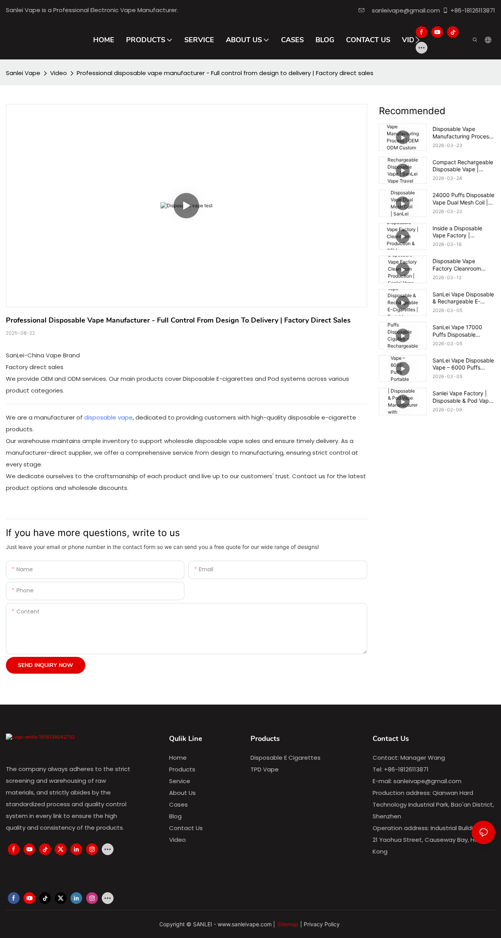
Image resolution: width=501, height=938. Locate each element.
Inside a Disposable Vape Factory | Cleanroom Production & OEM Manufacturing (463, 232)
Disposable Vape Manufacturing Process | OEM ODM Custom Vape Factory (464, 133)
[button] (417, 39)
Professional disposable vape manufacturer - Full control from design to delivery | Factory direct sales (225, 73)
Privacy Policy (322, 924)
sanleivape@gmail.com (404, 10)
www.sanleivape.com (245, 924)
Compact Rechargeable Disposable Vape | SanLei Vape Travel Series (463, 166)
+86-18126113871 (473, 10)
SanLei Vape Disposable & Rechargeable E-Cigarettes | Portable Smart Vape (463, 298)
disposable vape (108, 417)
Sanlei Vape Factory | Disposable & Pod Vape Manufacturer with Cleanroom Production (462, 397)
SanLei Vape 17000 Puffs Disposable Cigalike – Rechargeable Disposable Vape (463, 331)
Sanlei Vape (23, 73)
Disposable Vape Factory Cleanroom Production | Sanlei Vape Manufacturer (464, 265)
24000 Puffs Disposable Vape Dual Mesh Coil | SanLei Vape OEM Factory (463, 199)
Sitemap (288, 924)
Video (58, 73)
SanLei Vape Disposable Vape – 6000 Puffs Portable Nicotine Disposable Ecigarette (463, 364)
